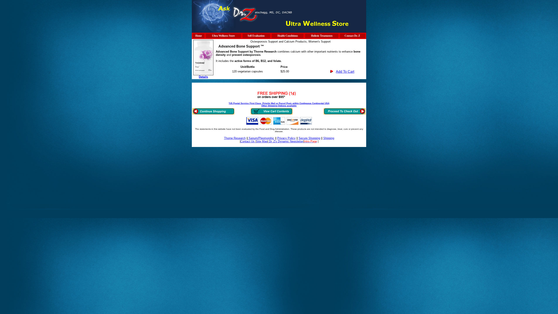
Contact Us (247, 141)
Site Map (261, 141)
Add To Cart (345, 71)
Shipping (328, 138)
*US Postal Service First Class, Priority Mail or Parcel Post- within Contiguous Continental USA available (279, 104)
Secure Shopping (309, 138)
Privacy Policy (286, 138)
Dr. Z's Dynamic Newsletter (285, 141)
